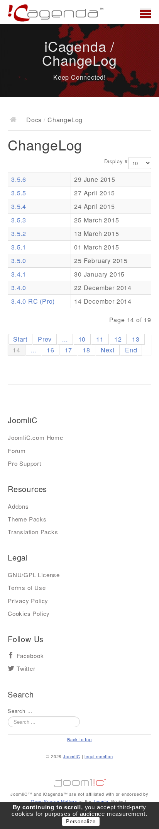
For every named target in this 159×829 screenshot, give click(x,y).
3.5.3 (18, 219)
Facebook (30, 656)
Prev (45, 339)
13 (136, 339)
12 (118, 339)
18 (86, 349)
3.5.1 (18, 247)
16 (50, 349)
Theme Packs (27, 519)
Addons (18, 506)
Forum (17, 450)
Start (20, 339)
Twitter (26, 669)
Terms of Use (27, 587)
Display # (116, 161)
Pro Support (24, 463)
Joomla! (101, 801)
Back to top (79, 739)
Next (108, 349)
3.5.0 (18, 260)
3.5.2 (18, 233)
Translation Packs (33, 532)
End (131, 349)
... (65, 339)
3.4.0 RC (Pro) (33, 301)
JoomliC (71, 756)
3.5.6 (18, 179)
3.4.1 (18, 274)
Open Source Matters (54, 801)
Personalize (81, 821)
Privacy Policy (28, 601)
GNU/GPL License (34, 575)
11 (100, 339)
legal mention (99, 756)
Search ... (20, 711)
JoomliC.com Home (35, 437)
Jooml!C (79, 781)
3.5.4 (18, 206)
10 (82, 339)
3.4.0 (18, 287)
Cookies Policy (29, 613)
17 (69, 349)
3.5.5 (18, 192)
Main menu (145, 13)
